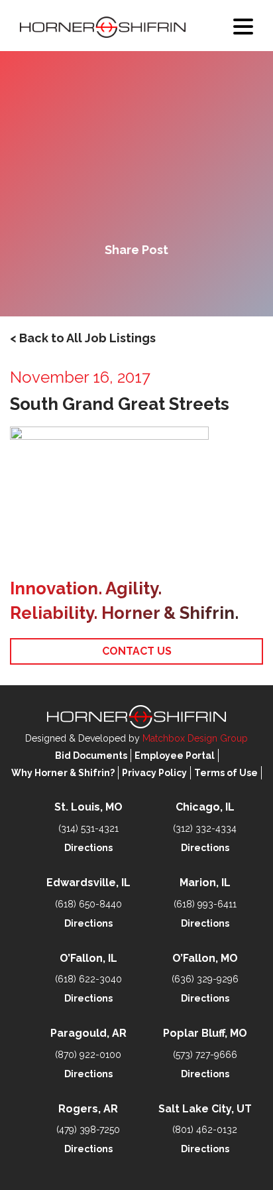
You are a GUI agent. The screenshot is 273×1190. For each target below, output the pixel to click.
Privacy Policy (154, 772)
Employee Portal (175, 755)
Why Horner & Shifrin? (63, 772)
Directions (88, 847)
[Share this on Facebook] (91, 284)
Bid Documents (91, 755)
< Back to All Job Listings (83, 338)
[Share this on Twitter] (136, 284)
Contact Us (137, 651)
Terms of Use (226, 772)
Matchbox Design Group (195, 738)
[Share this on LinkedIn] (181, 284)
